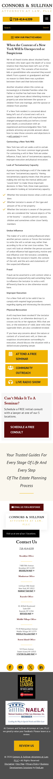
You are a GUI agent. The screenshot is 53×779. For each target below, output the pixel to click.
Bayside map (26, 614)
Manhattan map (25, 591)
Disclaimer (9, 763)
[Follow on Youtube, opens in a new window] (20, 667)
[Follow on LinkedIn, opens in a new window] (41, 667)
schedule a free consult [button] (22, 429)
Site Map (20, 763)
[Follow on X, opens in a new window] (30, 667)
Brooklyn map (26, 571)
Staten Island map (26, 654)
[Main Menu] (46, 18)
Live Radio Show (28, 382)
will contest (14, 136)
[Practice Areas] (26, 37)
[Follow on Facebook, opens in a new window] (10, 667)
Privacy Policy (32, 763)
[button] (50, 758)
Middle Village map (25, 634)
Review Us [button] (26, 746)
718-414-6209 (26, 548)
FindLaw (39, 767)
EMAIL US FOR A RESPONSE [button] (27, 507)
